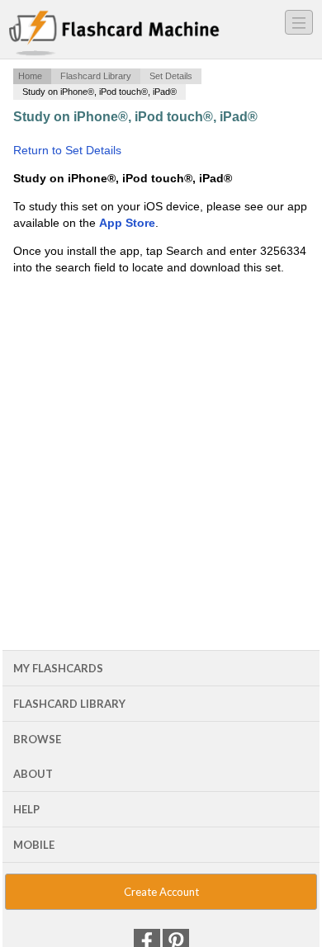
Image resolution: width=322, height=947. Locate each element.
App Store (127, 222)
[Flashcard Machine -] (114, 34)
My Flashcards (58, 668)
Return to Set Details (67, 150)
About (33, 773)
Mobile (33, 844)
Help (26, 809)
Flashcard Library (95, 76)
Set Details (170, 76)
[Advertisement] (161, 411)
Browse (37, 739)
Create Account (161, 891)
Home (30, 76)
